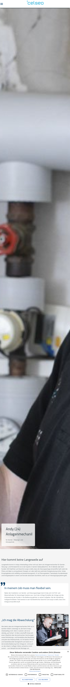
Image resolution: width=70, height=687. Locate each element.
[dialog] (35, 668)
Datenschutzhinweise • (41, 655)
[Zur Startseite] (35, 3)
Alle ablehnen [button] (43, 679)
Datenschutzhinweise (35, 671)
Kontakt (57, 655)
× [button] (68, 651)
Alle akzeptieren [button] (27, 679)
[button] (1, 4)
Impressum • (51, 655)
